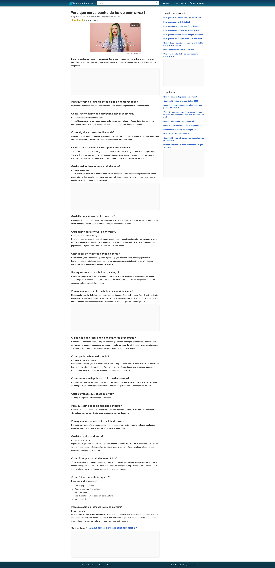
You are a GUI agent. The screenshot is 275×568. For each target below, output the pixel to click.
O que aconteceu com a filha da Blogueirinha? (183, 125)
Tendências (175, 3)
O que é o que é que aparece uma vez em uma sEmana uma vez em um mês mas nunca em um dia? (183, 114)
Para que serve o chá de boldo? (176, 22)
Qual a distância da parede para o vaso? (180, 96)
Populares (184, 3)
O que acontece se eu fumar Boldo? (178, 49)
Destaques (200, 3)
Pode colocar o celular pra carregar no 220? (181, 129)
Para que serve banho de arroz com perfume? (182, 38)
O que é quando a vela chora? (176, 133)
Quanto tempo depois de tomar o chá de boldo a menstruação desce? (183, 44)
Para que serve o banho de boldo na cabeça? (182, 17)
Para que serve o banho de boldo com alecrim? (112, 527)
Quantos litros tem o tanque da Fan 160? (180, 101)
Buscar (156, 3)
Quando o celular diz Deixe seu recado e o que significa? (183, 145)
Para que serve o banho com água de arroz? (181, 26)
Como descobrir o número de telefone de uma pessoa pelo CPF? (182, 106)
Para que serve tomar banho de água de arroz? (183, 34)
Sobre (101, 565)
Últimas (192, 3)
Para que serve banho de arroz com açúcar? (181, 30)
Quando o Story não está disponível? (179, 121)
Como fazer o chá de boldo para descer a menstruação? (180, 55)
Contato (109, 565)
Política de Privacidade (88, 565)
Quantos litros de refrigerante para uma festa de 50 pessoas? (183, 139)
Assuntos (166, 3)
